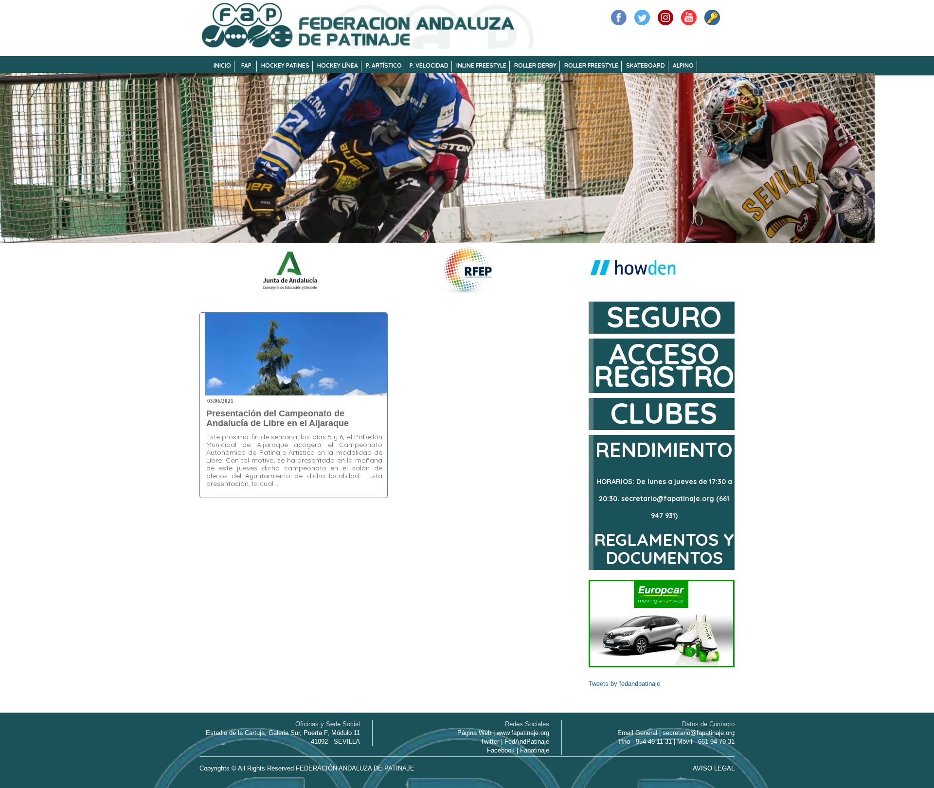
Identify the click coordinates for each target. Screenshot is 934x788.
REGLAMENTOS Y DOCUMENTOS (664, 548)
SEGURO (664, 316)
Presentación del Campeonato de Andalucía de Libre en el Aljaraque (277, 418)
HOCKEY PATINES (285, 65)
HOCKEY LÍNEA (337, 65)
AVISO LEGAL (714, 768)
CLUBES (664, 412)
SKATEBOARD (645, 65)
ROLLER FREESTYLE (591, 65)
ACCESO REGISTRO (664, 364)
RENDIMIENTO (664, 450)
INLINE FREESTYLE (481, 65)
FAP (246, 65)
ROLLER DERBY (535, 65)
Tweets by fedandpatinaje (624, 683)
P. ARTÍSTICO (384, 65)
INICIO (222, 65)
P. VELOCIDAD (429, 65)
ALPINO (683, 65)
